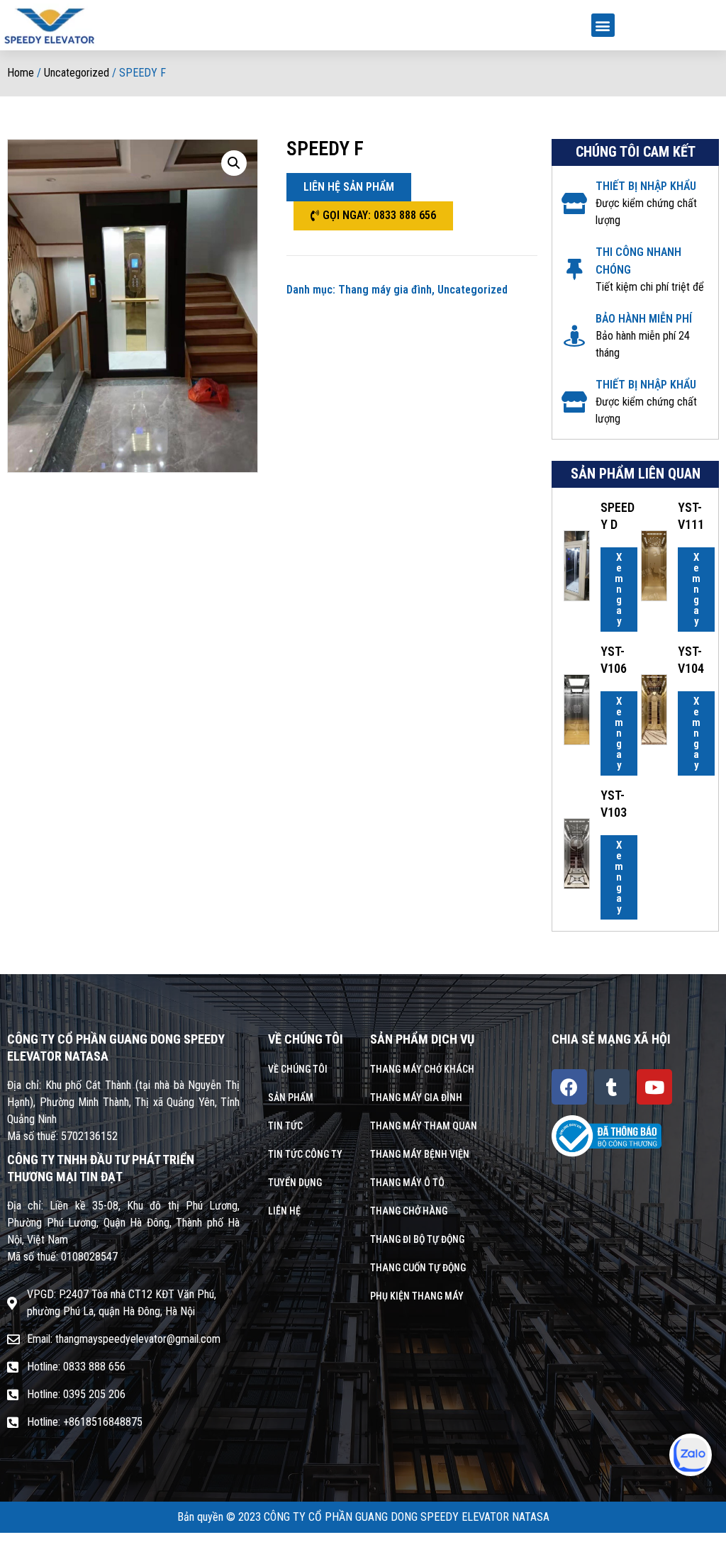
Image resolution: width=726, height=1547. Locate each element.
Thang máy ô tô (407, 1182)
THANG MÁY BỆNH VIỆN (419, 1154)
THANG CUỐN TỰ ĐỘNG (418, 1267)
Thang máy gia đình (385, 289)
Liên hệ (284, 1211)
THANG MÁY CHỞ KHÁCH (422, 1069)
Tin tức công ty (305, 1154)
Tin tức (285, 1126)
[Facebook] (569, 1087)
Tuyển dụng (295, 1182)
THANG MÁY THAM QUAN (423, 1126)
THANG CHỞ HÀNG (408, 1211)
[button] (603, 25)
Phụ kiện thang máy (417, 1296)
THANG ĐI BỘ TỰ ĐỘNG (417, 1239)
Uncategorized (76, 72)
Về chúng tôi (298, 1069)
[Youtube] (654, 1087)
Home (20, 72)
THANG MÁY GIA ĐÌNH (416, 1097)
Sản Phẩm (290, 1097)
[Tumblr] (612, 1087)
